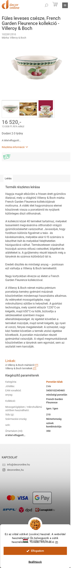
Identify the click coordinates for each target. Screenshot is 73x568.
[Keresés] (46, 5)
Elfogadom (37, 550)
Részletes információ (13, 147)
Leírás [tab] (8, 178)
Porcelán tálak (54, 381)
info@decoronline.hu (18, 464)
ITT (36, 365)
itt (56, 542)
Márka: (14, 37)
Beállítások (35, 562)
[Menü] (65, 5)
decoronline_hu (15, 469)
